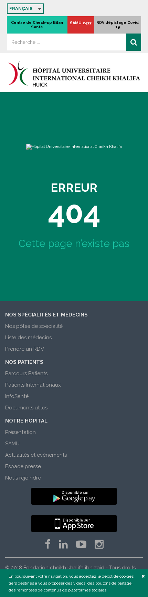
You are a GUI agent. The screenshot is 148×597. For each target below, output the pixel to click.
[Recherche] (133, 42)
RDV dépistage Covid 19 (117, 24)
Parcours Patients (26, 373)
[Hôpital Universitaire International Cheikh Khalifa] (74, 74)
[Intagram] (99, 544)
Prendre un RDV (24, 349)
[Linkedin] (63, 544)
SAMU (12, 443)
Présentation (20, 432)
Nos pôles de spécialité (34, 326)
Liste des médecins (28, 337)
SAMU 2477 (81, 23)
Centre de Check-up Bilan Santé (37, 24)
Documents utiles (26, 408)
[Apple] (74, 523)
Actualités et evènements (36, 455)
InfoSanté (17, 396)
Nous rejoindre (23, 478)
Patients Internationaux (33, 385)
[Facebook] (48, 544)
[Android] (74, 496)
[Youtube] (81, 544)
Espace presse (23, 466)
